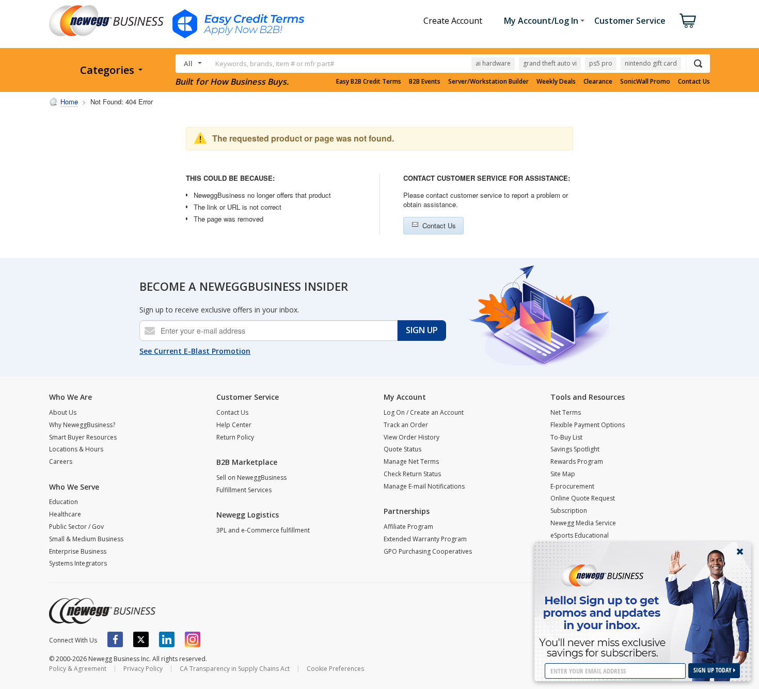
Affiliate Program (408, 526)
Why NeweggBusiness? (82, 424)
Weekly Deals (556, 81)
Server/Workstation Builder (488, 81)
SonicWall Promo (645, 81)
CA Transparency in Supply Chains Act (235, 668)
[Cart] (688, 21)
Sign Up (422, 330)
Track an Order (406, 424)
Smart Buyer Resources (83, 437)
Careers (60, 461)
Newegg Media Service (583, 523)
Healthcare (65, 514)
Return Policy (235, 437)
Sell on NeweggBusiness (251, 477)
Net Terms (565, 412)
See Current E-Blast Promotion (194, 351)
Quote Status (402, 449)
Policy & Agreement (77, 668)
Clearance (597, 81)
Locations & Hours (76, 449)
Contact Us (694, 81)
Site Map (562, 473)
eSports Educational (579, 535)
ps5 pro (600, 63)
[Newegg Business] (102, 611)
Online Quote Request (582, 498)
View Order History (411, 437)
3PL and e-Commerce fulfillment (263, 530)
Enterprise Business (77, 551)
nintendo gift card (651, 63)
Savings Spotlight (574, 449)
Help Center (233, 424)
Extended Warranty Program (425, 539)
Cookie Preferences (335, 668)
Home (69, 101)
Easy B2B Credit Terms (368, 81)
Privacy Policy (143, 668)
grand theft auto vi (550, 63)
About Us (62, 412)
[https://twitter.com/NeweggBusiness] (141, 639)
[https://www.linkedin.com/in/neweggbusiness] (167, 639)
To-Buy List (566, 437)
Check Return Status (412, 473)
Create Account (452, 20)
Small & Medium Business (86, 539)
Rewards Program (576, 461)
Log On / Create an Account (424, 412)
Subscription (568, 510)
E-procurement (572, 486)
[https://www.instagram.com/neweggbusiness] (192, 639)
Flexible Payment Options (587, 424)
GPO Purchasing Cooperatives (428, 551)
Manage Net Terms (411, 461)
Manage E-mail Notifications (424, 486)
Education (63, 501)
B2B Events (424, 81)
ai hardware (493, 63)
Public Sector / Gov (76, 526)
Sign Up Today (713, 670)
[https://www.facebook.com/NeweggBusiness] (115, 639)
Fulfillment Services (244, 490)
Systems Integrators (78, 563)
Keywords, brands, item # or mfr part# (274, 63)
